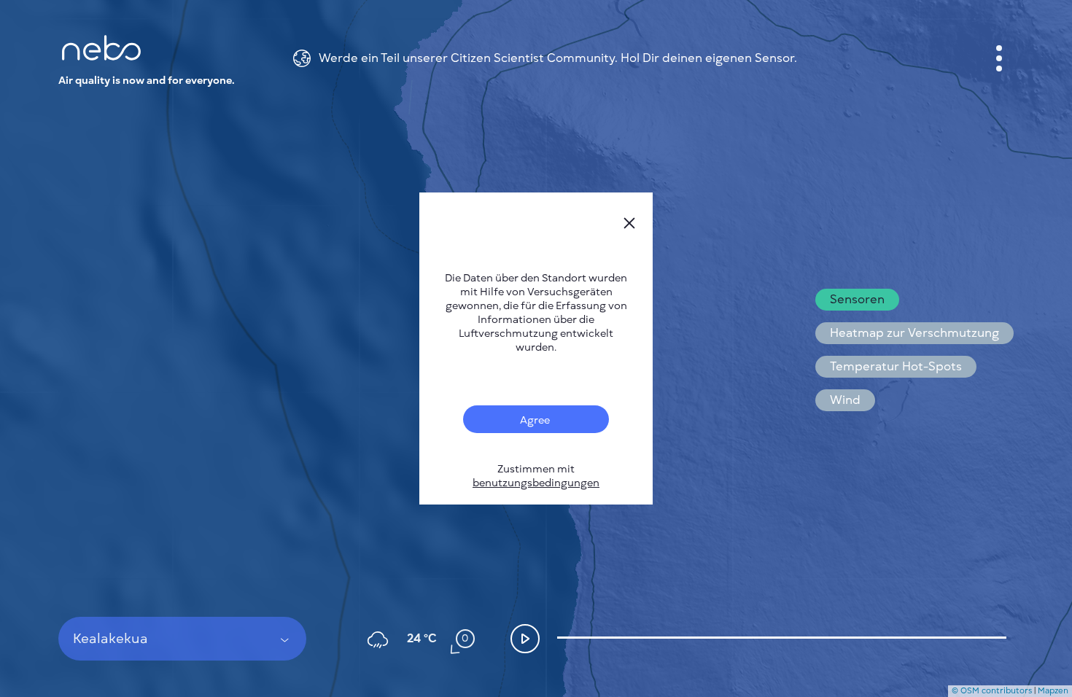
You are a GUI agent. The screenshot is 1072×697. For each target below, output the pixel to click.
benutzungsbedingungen (536, 483)
